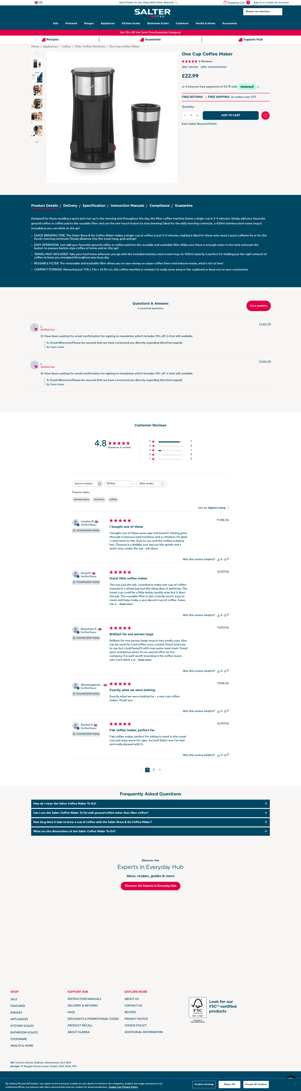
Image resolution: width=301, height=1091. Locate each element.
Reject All (229, 1084)
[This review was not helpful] (225, 559)
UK (40, 2)
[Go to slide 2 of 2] (37, 142)
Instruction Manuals (127, 206)
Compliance (159, 206)
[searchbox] (84, 483)
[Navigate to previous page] (141, 770)
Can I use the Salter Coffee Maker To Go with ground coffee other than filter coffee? (90, 813)
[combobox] (120, 484)
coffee (113, 499)
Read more (126, 604)
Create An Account (277, 2)
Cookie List (115, 1087)
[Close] (295, 1084)
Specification (94, 206)
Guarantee (184, 206)
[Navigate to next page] (160, 770)
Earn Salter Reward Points (199, 124)
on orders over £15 (232, 97)
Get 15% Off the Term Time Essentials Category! (150, 32)
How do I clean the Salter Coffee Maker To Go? (64, 803)
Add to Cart (230, 115)
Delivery (70, 206)
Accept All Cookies (256, 1084)
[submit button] (285, 11)
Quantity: (188, 107)
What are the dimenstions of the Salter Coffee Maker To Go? (74, 831)
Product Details (44, 206)
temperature (81, 499)
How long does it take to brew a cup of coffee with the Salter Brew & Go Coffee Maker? (92, 822)
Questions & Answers (150, 304)
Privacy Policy (130, 1087)
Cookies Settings (204, 1084)
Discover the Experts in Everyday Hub (150, 886)
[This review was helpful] (218, 559)
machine (99, 499)
